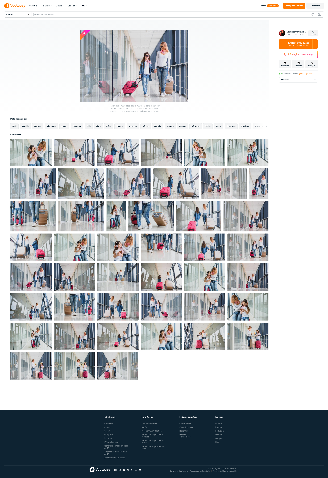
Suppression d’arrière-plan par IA (115, 453)
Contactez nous (186, 427)
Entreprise (108, 434)
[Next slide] (264, 126)
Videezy (107, 431)
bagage (182, 126)
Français (219, 438)
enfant (64, 126)
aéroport (196, 126)
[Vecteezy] (14, 5)
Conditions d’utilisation (179, 471)
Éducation (108, 438)
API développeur (111, 442)
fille (89, 126)
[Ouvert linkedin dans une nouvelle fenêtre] (124, 470)
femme (37, 126)
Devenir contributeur (184, 435)
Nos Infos (183, 431)
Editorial (71, 6)
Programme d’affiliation (152, 431)
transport (259, 126)
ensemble (231, 126)
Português (219, 431)
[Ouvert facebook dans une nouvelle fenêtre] (115, 470)
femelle (157, 126)
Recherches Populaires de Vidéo (153, 447)
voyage (120, 126)
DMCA (144, 427)
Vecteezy (107, 427)
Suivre (313, 34)
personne (77, 126)
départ (146, 126)
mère (108, 126)
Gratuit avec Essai (298, 44)
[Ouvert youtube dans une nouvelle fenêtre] (140, 470)
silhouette (51, 126)
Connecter (315, 5)
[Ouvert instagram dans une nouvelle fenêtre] (120, 470)
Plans (263, 5)
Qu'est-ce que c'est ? (306, 74)
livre (98, 126)
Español (218, 427)
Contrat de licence (149, 423)
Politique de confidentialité (200, 471)
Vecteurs (33, 6)
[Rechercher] (312, 14)
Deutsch (218, 434)
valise (207, 126)
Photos (46, 6)
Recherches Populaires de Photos (153, 441)
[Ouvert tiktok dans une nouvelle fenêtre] (132, 470)
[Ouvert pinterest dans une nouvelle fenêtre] (128, 470)
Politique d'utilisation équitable (224, 471)
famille (25, 126)
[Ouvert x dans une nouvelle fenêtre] (136, 470)
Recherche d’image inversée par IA (116, 447)
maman (170, 126)
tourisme (245, 126)
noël (14, 126)
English (218, 423)
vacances (133, 126)
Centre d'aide (185, 423)
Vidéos (59, 6)
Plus (83, 6)
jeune (218, 126)
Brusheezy (108, 423)
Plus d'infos (285, 80)
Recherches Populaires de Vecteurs (153, 435)
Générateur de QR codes (114, 457)
